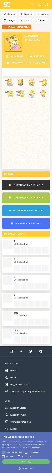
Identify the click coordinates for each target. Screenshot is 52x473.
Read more (36, 447)
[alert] (26, 452)
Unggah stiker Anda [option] (19, 384)
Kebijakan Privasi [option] (18, 415)
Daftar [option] (13, 377)
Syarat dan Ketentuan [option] (20, 422)
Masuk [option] (13, 370)
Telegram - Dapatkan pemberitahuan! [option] (27, 391)
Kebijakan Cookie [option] (18, 408)
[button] (39, 4)
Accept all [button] (26, 462)
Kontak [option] (13, 429)
